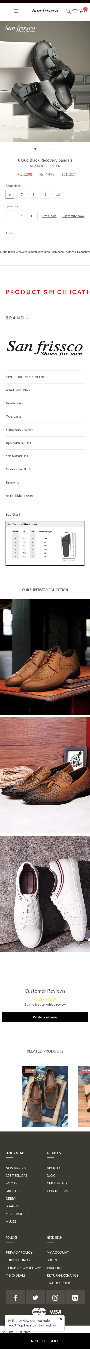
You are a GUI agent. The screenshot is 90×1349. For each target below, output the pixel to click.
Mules (11, 1221)
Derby (11, 1198)
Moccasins (15, 1214)
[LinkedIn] (75, 1297)
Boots (11, 1183)
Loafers (13, 1206)
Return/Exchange (62, 1275)
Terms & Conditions (24, 1268)
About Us (55, 1168)
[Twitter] (22, 232)
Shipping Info (18, 1260)
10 (58, 194)
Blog (51, 1175)
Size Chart (49, 216)
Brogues (13, 1191)
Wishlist (54, 1268)
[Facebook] (16, 232)
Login (52, 1260)
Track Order (58, 1283)
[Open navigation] (16, 11)
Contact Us (57, 1191)
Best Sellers (16, 1175)
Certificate (57, 1183)
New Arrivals (17, 1168)
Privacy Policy (19, 1252)
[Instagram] (55, 1297)
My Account (58, 1252)
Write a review (45, 1017)
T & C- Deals (16, 1275)
